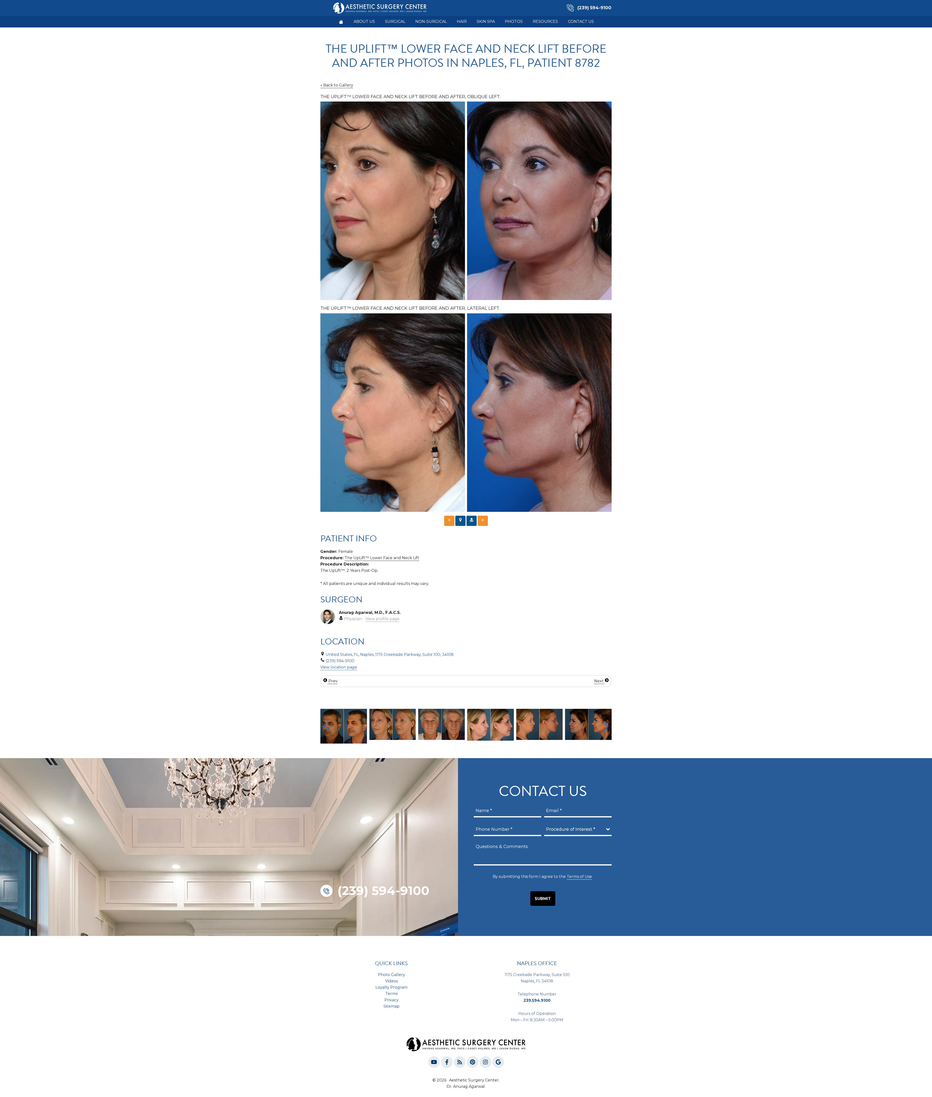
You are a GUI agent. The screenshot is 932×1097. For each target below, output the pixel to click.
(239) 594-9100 (594, 7)
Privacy (391, 1000)
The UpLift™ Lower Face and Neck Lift (382, 558)
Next (599, 681)
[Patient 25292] (483, 521)
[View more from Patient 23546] (441, 724)
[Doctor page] (471, 521)
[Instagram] (485, 1063)
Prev (332, 681)
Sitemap (391, 1006)
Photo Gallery (391, 974)
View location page (338, 667)
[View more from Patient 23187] (539, 724)
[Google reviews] (498, 1063)
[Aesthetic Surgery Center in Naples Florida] (341, 21)
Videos (391, 981)
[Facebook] (447, 1063)
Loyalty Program (391, 987)
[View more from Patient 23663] (392, 724)
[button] (326, 726)
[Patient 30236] (449, 521)
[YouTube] (434, 1063)
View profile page (382, 619)
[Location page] (460, 521)
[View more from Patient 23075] (588, 724)
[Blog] (460, 1063)
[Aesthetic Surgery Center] (379, 7)
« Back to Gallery (336, 85)
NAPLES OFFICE (537, 963)
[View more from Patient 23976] (343, 724)
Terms (391, 993)
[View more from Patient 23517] (490, 724)
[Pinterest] (472, 1063)
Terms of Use (579, 876)
